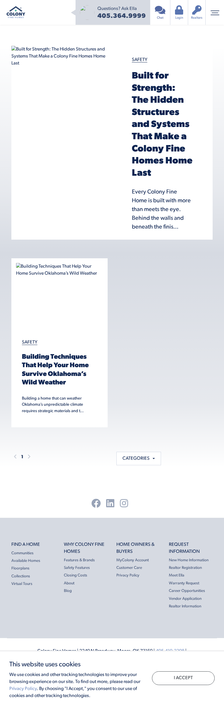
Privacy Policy (127, 575)
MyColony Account (132, 560)
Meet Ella (176, 575)
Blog (68, 591)
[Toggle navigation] (215, 12)
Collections (20, 576)
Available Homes (25, 561)
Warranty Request (184, 583)
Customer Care (129, 568)
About (69, 583)
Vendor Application (185, 599)
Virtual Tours (21, 584)
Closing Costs (75, 575)
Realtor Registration (185, 568)
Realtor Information (185, 606)
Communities (22, 553)
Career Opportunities (187, 591)
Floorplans (20, 568)
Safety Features (77, 568)
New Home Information (189, 560)
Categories (137, 458)
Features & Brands (79, 560)
